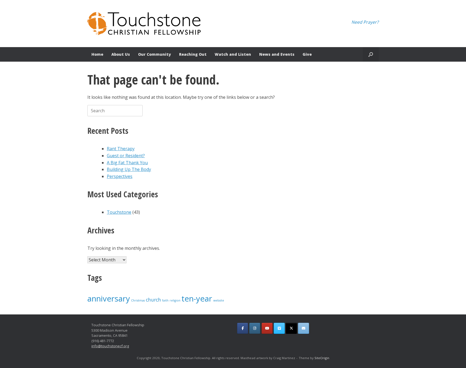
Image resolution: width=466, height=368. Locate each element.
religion (175, 300)
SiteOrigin (321, 358)
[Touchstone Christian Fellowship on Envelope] (303, 328)
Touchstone (119, 212)
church (153, 299)
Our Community (154, 54)
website (218, 300)
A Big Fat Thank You (127, 163)
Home (97, 54)
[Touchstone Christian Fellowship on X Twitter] (291, 328)
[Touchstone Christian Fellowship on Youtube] (267, 328)
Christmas (138, 300)
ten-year (196, 298)
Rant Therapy (121, 149)
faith (165, 300)
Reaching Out (193, 54)
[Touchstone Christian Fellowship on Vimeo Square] (279, 328)
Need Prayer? (365, 22)
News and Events (276, 54)
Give (307, 54)
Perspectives (119, 176)
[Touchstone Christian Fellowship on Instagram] (254, 328)
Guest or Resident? (126, 156)
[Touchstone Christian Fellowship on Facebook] (242, 328)
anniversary (108, 298)
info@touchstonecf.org (110, 346)
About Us (120, 54)
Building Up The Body (129, 169)
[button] (371, 54)
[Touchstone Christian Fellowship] (144, 23)
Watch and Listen (233, 54)
